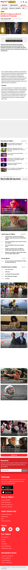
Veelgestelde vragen (6, 514)
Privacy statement (6, 558)
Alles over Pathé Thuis (7, 504)
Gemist (23, 8)
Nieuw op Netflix (5, 500)
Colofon (3, 541)
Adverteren (4, 544)
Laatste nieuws (4, 8)
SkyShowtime (5, 537)
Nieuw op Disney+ (6, 502)
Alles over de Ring (6, 521)
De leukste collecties (6, 507)
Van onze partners (6, 546)
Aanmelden (24, 470)
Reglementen (4, 516)
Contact (3, 539)
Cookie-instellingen (6, 562)
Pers (2, 519)
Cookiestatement (5, 560)
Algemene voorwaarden (7, 556)
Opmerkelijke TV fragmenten (15, 8)
